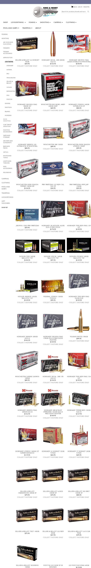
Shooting (44, 22)
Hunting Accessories (7, 131)
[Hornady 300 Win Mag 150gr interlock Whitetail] (79, 43)
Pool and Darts (10, 28)
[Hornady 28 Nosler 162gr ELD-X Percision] (53, 209)
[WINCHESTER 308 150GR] (53, 133)
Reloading (7, 172)
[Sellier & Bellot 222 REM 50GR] (53, 516)
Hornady (10, 66)
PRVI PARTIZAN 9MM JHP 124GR (79, 185)
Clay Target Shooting (7, 125)
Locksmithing (17, 22)
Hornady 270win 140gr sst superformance (27, 452)
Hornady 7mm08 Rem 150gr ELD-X (79, 411)
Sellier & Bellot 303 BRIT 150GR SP (79, 492)
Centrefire (9, 61)
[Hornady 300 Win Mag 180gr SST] (27, 89)
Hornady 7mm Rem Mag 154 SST (79, 377)
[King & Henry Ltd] (45, 11)
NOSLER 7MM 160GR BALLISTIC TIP (27, 257)
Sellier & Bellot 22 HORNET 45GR (27, 61)
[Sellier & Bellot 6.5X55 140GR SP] (53, 476)
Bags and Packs (6, 147)
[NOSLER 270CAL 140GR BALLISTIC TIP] (53, 246)
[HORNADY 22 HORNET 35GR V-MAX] (53, 436)
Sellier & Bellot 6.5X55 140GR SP (53, 492)
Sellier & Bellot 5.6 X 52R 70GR (79, 532)
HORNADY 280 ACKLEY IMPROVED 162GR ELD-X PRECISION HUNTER (53, 412)
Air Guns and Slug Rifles (8, 43)
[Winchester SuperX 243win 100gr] (27, 361)
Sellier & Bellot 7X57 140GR (27, 531)
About (38, 28)
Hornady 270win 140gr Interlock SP (79, 105)
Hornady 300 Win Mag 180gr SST (27, 105)
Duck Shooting (7, 120)
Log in (80, 7)
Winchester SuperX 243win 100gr (27, 377)
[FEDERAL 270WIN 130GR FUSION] (53, 286)
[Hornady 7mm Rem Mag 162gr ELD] (79, 281)
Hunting (5, 38)
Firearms (6, 48)
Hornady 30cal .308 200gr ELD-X (53, 61)
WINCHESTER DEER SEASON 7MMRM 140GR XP (27, 185)
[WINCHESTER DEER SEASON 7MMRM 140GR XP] (27, 169)
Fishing (32, 22)
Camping (57, 22)
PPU (8, 74)
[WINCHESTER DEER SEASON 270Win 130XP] (79, 129)
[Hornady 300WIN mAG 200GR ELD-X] (27, 398)
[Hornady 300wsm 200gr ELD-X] (27, 321)
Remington (11, 91)
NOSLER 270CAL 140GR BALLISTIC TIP (53, 257)
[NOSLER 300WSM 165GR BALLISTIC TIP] (27, 286)
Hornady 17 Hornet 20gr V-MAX (79, 452)
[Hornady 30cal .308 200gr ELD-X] (53, 43)
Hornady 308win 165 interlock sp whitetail (27, 145)
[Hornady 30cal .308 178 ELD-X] (53, 364)
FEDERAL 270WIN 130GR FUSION (53, 297)
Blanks (7, 111)
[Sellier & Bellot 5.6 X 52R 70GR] (79, 516)
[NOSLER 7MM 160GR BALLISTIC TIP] (27, 246)
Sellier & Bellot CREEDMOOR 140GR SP (27, 492)
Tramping (26, 28)
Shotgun (8, 107)
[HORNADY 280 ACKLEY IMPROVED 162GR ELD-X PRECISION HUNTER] (53, 398)
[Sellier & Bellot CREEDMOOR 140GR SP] (27, 476)
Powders (8, 115)
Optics (5, 152)
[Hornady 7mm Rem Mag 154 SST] (79, 361)
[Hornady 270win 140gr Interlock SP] (79, 88)
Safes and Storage (6, 136)
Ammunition (8, 57)
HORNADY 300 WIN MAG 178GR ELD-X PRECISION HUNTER (53, 338)
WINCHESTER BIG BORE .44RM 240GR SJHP (53, 105)
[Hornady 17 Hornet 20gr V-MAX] (79, 436)
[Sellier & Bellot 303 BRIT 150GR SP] (79, 476)
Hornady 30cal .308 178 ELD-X (53, 377)
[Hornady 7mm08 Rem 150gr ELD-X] (79, 399)
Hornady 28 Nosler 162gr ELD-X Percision (53, 226)
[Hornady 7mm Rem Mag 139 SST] (79, 209)
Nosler (9, 87)
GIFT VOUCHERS (6, 202)
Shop (5, 22)
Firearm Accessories (7, 52)
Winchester (11, 78)
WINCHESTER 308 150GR (53, 144)
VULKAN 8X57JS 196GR (79, 336)
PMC (8, 95)
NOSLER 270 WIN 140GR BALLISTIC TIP (78, 257)
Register (86, 7)
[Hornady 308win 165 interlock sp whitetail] (27, 129)
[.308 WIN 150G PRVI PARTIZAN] (27, 215)
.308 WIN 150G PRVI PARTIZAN (27, 225)
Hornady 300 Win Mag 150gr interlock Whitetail (79, 61)
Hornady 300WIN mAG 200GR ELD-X (27, 411)
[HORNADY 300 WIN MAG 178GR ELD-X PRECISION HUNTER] (53, 321)
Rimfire (7, 103)
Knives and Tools (7, 156)
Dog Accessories (7, 167)
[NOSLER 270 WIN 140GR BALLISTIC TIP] (79, 245)
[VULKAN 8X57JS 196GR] (79, 321)
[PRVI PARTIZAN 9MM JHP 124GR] (79, 169)
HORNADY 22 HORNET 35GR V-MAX (53, 452)
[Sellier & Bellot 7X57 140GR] (27, 516)
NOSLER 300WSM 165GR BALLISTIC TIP (27, 297)
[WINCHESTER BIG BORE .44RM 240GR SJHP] (53, 86)
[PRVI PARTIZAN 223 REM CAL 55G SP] (53, 169)
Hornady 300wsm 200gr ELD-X (27, 337)
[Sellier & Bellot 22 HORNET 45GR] (27, 44)
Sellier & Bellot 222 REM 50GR (53, 532)
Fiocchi (9, 99)
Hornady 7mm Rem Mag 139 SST (79, 226)
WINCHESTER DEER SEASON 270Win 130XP (79, 145)
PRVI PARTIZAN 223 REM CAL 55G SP (53, 185)
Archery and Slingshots (8, 142)
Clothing (70, 22)
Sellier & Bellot (10, 82)
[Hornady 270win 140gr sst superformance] (27, 435)
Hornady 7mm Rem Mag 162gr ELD (79, 297)
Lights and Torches (7, 162)
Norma (9, 70)
